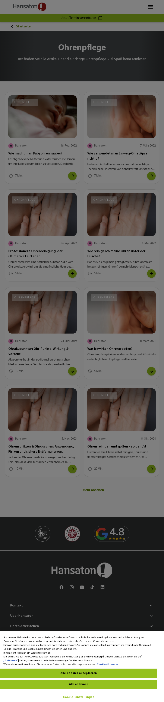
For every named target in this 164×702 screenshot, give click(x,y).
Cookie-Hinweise (107, 664)
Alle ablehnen (78, 684)
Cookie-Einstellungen (78, 697)
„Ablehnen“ (10, 660)
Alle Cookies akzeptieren (78, 673)
